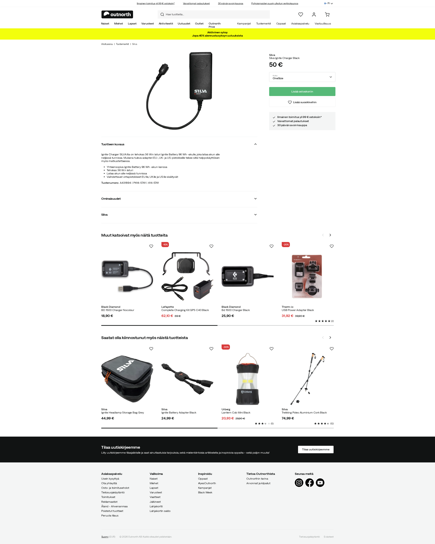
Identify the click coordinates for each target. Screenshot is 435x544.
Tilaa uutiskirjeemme (315, 449)
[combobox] (214, 14)
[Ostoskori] (327, 14)
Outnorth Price (215, 25)
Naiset (105, 23)
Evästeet (329, 536)
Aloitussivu (107, 44)
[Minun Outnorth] (314, 14)
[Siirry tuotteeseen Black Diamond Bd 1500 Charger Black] (248, 277)
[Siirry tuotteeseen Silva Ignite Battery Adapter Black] (187, 379)
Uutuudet (184, 23)
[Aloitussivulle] (117, 14)
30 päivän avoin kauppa (230, 3)
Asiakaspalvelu (300, 23)
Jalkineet (155, 501)
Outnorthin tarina (257, 478)
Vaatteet (155, 496)
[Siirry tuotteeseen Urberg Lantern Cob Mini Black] (248, 379)
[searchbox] (217, 14)
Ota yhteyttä (109, 483)
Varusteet (147, 23)
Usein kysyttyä (110, 478)
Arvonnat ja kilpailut (258, 483)
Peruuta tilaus (109, 515)
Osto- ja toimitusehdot (115, 487)
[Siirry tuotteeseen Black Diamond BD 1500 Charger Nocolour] (127, 277)
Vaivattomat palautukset (196, 3)
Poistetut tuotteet (112, 510)
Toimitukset (108, 496)
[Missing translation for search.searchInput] (161, 14)
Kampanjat (244, 23)
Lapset (132, 23)
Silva (134, 44)
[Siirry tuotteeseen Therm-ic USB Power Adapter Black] (308, 277)
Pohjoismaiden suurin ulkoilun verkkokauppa (274, 3)
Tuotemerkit (263, 23)
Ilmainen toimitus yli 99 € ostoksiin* (156, 3)
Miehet (118, 23)
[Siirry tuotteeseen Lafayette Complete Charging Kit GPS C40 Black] (187, 277)
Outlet (199, 23)
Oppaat (281, 23)
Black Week (205, 492)
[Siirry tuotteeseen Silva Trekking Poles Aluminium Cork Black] (308, 379)
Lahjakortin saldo (160, 510)
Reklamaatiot (109, 501)
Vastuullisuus (323, 23)
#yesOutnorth (207, 483)
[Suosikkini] (300, 14)
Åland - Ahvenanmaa (114, 506)
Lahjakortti (156, 506)
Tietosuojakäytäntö (113, 492)
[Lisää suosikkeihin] (151, 246)
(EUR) (108, 536)
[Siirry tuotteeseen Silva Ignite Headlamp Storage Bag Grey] (127, 379)
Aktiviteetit (166, 23)
